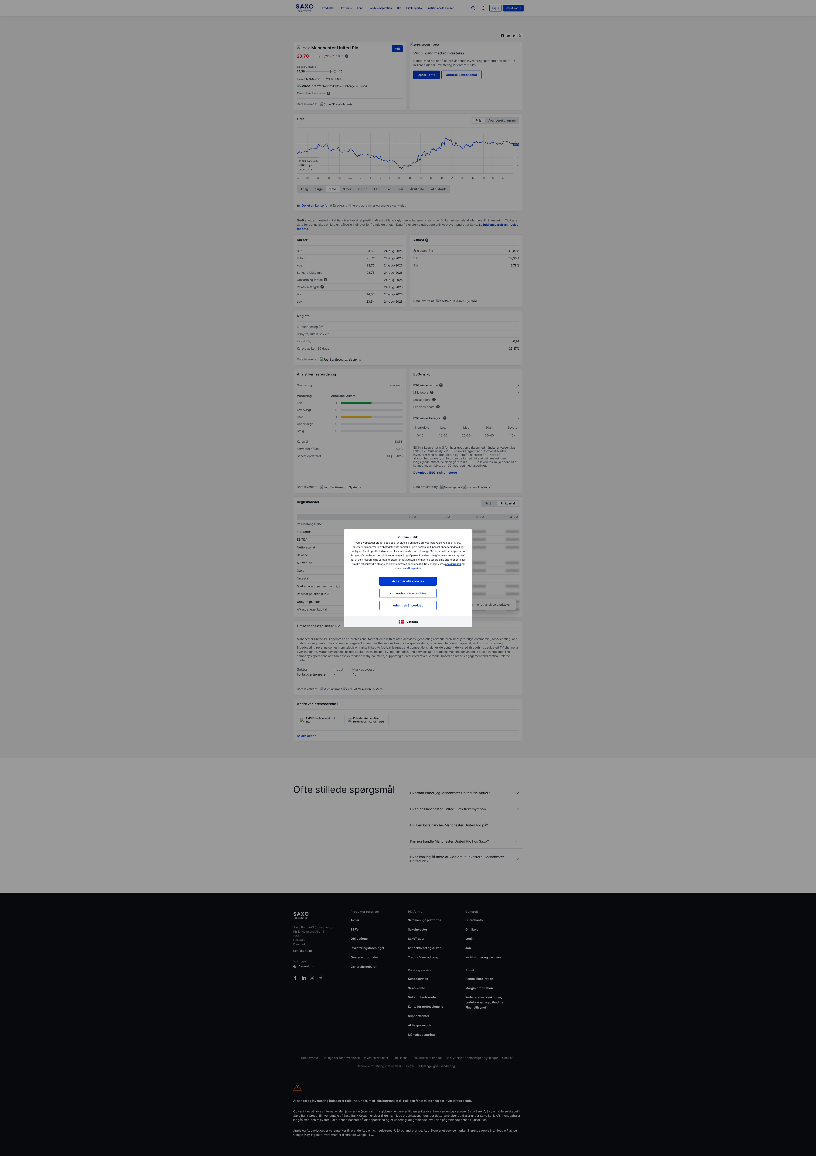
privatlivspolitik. (412, 568)
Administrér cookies (408, 605)
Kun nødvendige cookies (408, 593)
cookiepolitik (453, 563)
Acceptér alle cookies (408, 581)
